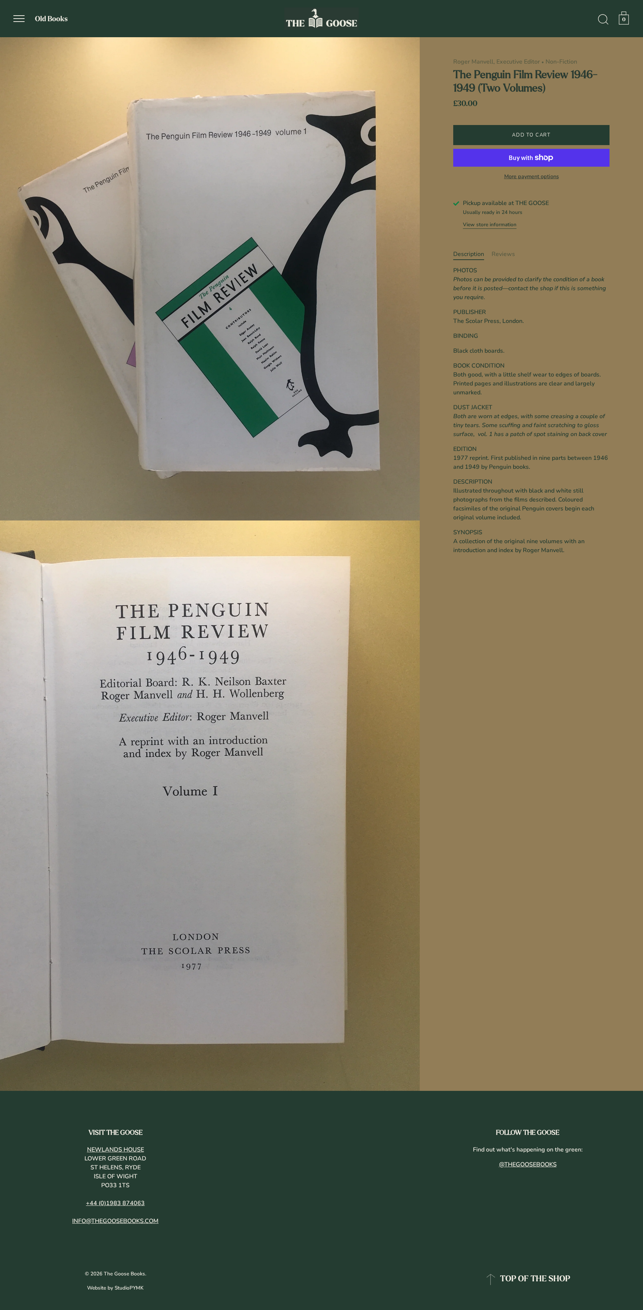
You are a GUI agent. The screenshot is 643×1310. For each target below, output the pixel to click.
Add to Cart (531, 135)
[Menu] (19, 18)
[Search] (603, 20)
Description (468, 254)
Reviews (503, 254)
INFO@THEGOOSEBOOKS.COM (115, 1221)
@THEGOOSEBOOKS (528, 1164)
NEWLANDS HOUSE (115, 1150)
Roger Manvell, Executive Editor (496, 62)
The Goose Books (124, 1273)
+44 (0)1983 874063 (115, 1203)
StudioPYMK (129, 1287)
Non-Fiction (561, 62)
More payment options (531, 176)
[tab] (472, 254)
